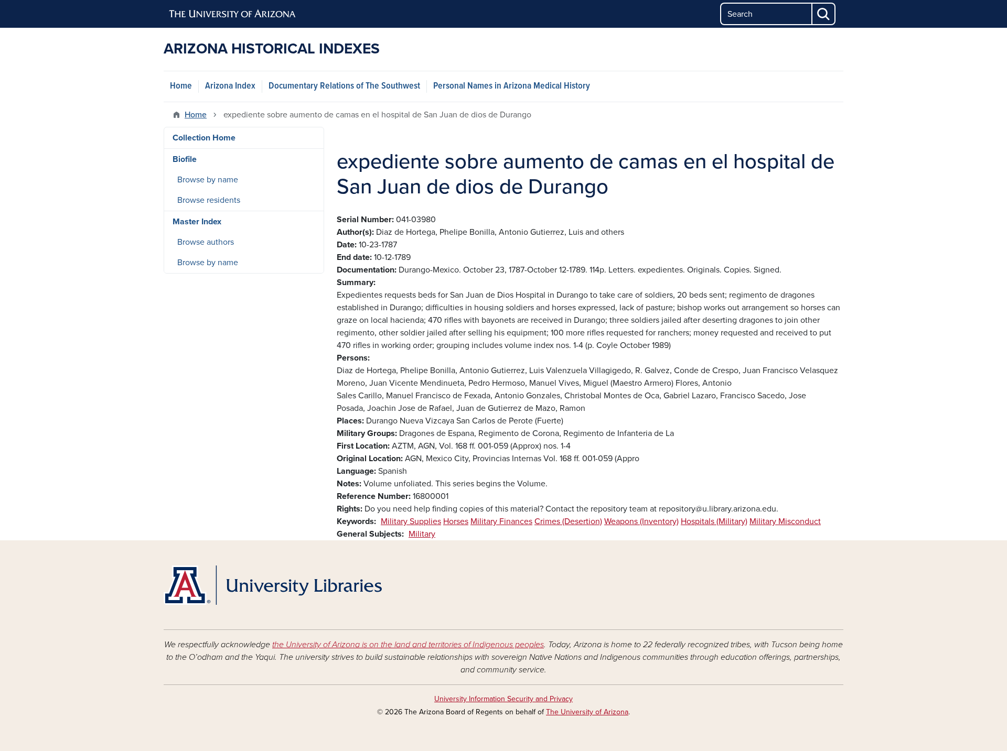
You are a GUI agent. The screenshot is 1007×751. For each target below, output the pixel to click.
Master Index (197, 221)
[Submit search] (823, 14)
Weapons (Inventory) (641, 521)
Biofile (185, 159)
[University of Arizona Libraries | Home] (273, 585)
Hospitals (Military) (714, 521)
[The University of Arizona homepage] (232, 14)
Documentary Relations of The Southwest (344, 86)
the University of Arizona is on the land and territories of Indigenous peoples (408, 644)
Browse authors (205, 242)
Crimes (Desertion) (568, 521)
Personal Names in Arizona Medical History (511, 86)
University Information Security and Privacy (503, 698)
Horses (455, 521)
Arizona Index (230, 86)
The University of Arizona (587, 712)
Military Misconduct (785, 521)
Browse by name (207, 180)
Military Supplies (411, 521)
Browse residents (208, 200)
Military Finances (501, 521)
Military (422, 534)
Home (181, 86)
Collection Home (204, 138)
